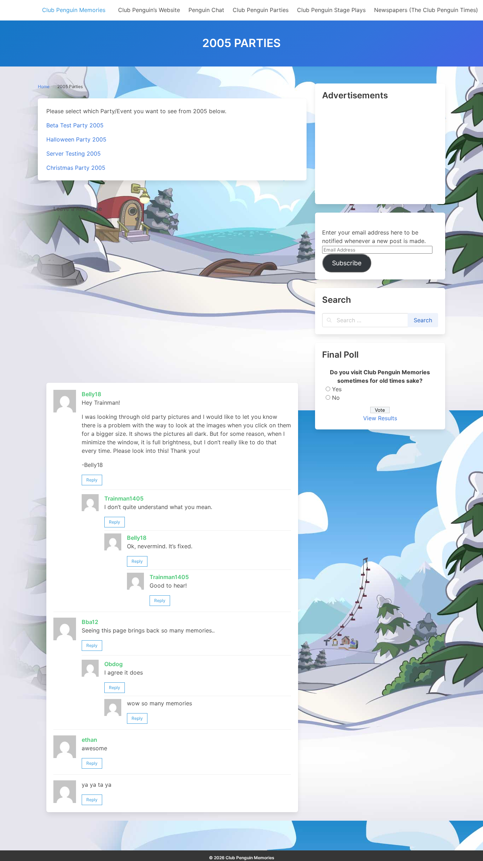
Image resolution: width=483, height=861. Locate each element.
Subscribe (346, 263)
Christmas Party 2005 (75, 167)
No (336, 397)
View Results (380, 418)
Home (44, 86)
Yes (337, 389)
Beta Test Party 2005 (75, 125)
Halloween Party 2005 (76, 139)
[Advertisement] (380, 153)
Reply (92, 479)
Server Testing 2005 (73, 153)
